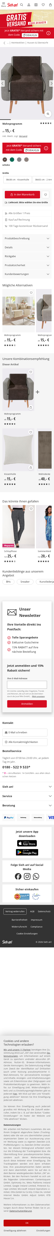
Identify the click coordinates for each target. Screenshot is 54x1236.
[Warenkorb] (50, 5)
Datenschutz (44, 911)
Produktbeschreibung (17, 238)
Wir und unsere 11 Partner (17, 1049)
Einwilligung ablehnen (15, 1230)
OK (27, 1222)
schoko (6, 164)
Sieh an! (7, 786)
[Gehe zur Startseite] (12, 5)
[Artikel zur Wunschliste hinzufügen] (45, 194)
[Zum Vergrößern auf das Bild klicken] (48, 113)
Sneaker (25, 581)
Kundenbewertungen (17, 274)
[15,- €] (18, 310)
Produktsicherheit (15, 265)
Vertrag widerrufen (15, 911)
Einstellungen (43, 1230)
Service (7, 796)
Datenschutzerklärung (20, 1210)
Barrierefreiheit (19, 919)
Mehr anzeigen (38, 696)
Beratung (8, 805)
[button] (3, 5)
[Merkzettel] (43, 5)
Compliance (36, 926)
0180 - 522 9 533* (16, 767)
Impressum (36, 919)
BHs (8, 581)
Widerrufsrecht (19, 926)
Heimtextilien (18, 42)
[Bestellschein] (36, 5)
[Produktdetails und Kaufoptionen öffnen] (30, 407)
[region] (27, 1136)
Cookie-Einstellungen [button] (27, 933)
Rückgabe (10, 256)
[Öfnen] (48, 33)
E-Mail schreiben (16, 733)
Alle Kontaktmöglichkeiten (23, 742)
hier (15, 1093)
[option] (4, 159)
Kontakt (7, 723)
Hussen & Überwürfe (37, 42)
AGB (32, 911)
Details (9, 247)
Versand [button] (23, 136)
